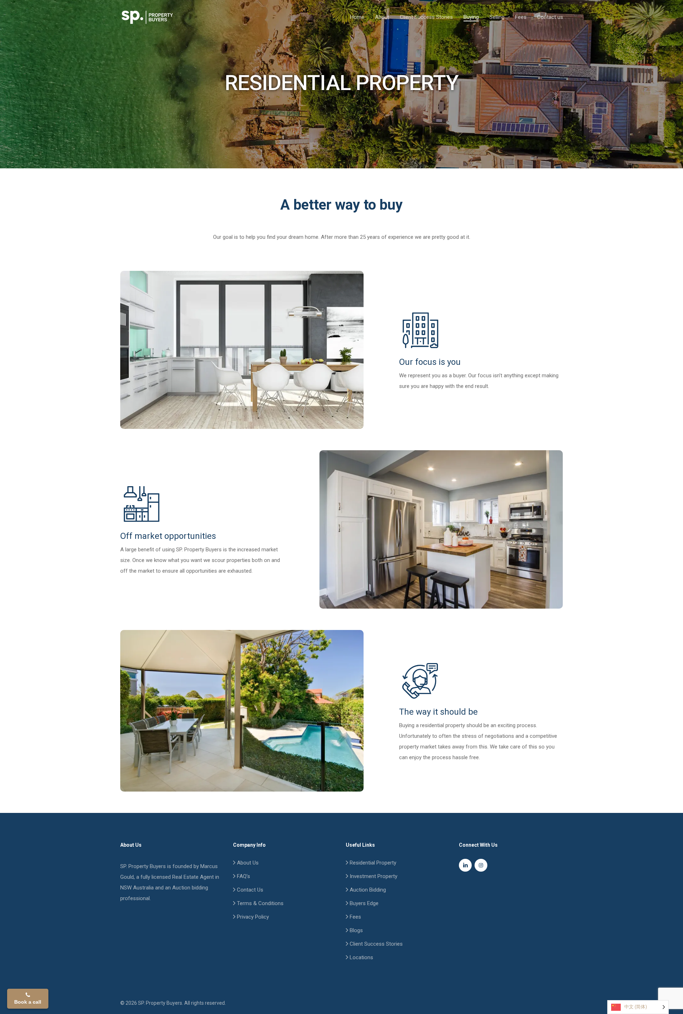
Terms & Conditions (259, 903)
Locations (360, 957)
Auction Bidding (367, 890)
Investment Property (372, 876)
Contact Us (249, 890)
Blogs (355, 930)
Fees (354, 917)
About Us (247, 863)
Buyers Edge (363, 903)
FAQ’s (242, 876)
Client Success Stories (375, 944)
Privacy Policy (252, 917)
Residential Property (372, 863)
